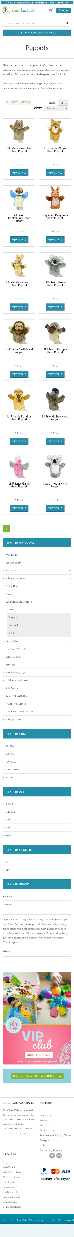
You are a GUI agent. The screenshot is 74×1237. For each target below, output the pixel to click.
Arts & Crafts (12, 570)
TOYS (14, 102)
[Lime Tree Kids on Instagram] (59, 1155)
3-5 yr (8, 827)
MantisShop (51, 1224)
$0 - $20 (10, 746)
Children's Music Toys (17, 680)
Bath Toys (10, 664)
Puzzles (9, 593)
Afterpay (44, 1140)
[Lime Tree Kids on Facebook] (52, 1155)
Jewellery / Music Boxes (18, 649)
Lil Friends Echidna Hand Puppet (19, 418)
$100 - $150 (12, 769)
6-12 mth (10, 811)
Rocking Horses (13, 719)
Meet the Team (11, 1177)
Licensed (13, 625)
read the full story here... (15, 1133)
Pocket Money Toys (15, 672)
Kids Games (12, 688)
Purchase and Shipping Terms (55, 1135)
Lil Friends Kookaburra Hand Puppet (19, 218)
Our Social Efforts (12, 1191)
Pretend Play (12, 586)
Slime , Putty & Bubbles (17, 695)
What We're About (12, 1172)
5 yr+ (8, 835)
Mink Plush (8, 904)
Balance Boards (13, 656)
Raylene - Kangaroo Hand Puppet (55, 217)
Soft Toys (25, 102)
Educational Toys (14, 562)
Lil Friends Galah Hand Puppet (19, 485)
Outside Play (12, 641)
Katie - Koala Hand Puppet (55, 485)
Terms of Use (47, 1130)
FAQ (42, 1110)
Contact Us (45, 1115)
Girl (7, 869)
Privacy (44, 1120)
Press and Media (11, 1196)
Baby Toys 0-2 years (15, 578)
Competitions (10, 1201)
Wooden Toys (13, 554)
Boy (7, 862)
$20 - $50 (10, 753)
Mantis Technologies (62, 1220)
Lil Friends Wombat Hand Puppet (19, 150)
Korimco (7, 896)
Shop (65, 11)
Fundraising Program (51, 1150)
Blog (5, 1162)
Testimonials (9, 1187)
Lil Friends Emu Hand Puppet (55, 418)
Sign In (52, 1232)
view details (19, 173)
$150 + (9, 777)
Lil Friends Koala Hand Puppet (55, 284)
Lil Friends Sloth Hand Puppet (19, 351)
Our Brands (9, 1182)
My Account (21, 1232)
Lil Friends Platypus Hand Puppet (55, 351)
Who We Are (9, 1167)
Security (44, 1125)
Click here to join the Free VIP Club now (37, 1076)
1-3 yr (8, 819)
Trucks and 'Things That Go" (19, 711)
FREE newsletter (12, 1206)
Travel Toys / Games (16, 703)
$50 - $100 (11, 761)
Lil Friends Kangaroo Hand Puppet (19, 284)
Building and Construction (19, 601)
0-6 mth (9, 804)
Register (38, 1232)
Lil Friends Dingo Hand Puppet (55, 150)
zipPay (43, 1145)
